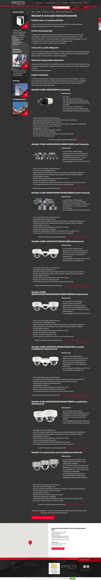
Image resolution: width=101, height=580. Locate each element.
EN (86, 7)
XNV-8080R (85, 448)
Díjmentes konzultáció (76, 3)
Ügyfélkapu (77, 7)
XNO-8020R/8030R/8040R (74, 237)
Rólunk (13, 565)
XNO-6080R (78, 188)
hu (85, 7)
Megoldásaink (39, 3)
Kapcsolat (86, 3)
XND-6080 (86, 285)
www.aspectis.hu (85, 571)
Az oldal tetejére (85, 559)
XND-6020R (79, 285)
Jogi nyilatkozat (29, 563)
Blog (58, 3)
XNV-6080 (83, 395)
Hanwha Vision (45, 11)
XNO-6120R (86, 188)
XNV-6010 (63, 395)
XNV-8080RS (85, 504)
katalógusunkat (35, 513)
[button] (30, 543)
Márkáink (31, 3)
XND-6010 (65, 285)
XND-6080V (77, 287)
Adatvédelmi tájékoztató (31, 565)
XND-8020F (82, 340)
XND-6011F (72, 285)
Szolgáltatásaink (50, 3)
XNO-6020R (71, 188)
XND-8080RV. (86, 342)
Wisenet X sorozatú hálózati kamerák (64, 11)
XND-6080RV (85, 287)
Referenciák (64, 3)
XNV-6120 (79, 397)
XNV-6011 (69, 395)
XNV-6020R (76, 395)
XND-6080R (70, 287)
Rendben (72, 578)
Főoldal (33, 11)
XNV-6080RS (69, 504)
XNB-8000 (86, 139)
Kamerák (52, 11)
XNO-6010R (64, 188)
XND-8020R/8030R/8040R (70, 340)
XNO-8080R (85, 237)
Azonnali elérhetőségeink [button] (58, 548)
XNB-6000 (80, 139)
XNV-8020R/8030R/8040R (74, 448)
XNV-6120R (86, 397)
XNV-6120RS (77, 504)
